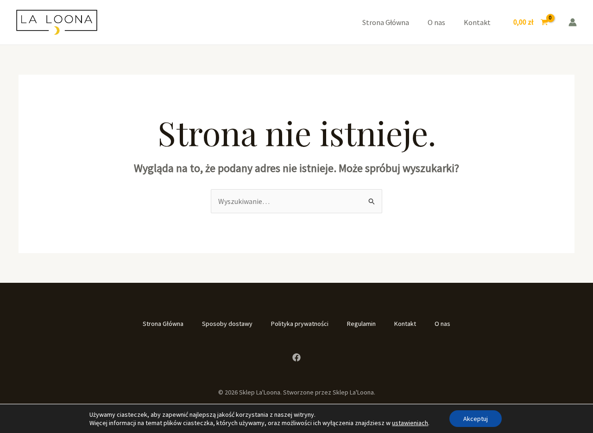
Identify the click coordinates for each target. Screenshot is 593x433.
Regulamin (361, 323)
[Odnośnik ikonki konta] (572, 22)
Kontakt (477, 22)
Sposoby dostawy (227, 323)
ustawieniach (410, 423)
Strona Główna (385, 22)
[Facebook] (296, 357)
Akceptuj (475, 418)
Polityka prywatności (299, 323)
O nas (436, 22)
